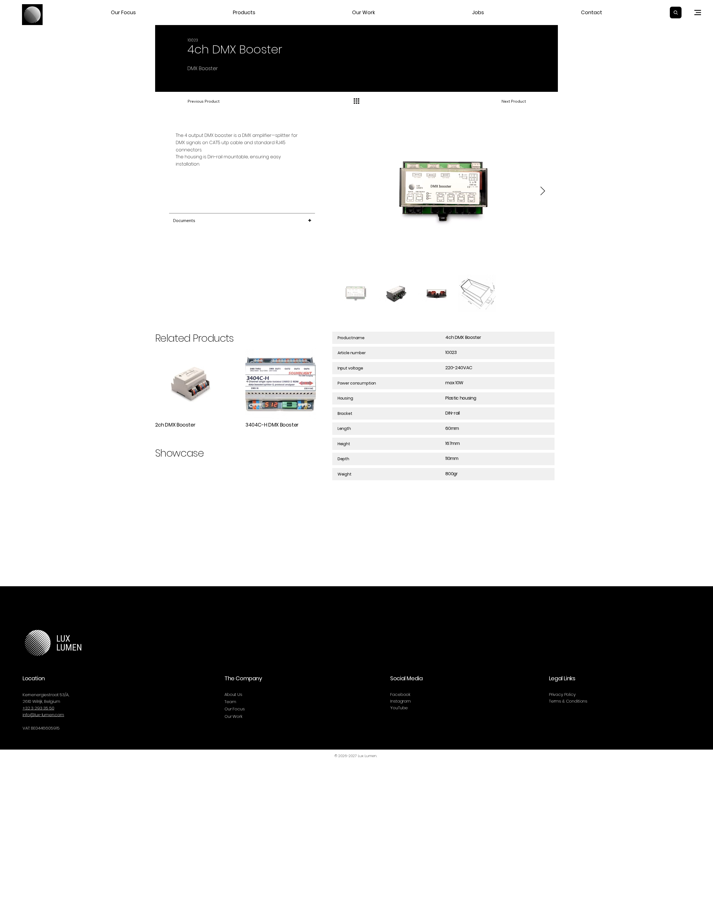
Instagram (400, 701)
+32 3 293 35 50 (38, 708)
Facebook (400, 694)
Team (230, 702)
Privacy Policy (562, 694)
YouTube (399, 708)
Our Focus (234, 709)
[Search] (676, 12)
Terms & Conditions (568, 701)
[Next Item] (543, 191)
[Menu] (698, 12)
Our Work (233, 716)
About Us (233, 694)
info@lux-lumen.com (43, 715)
